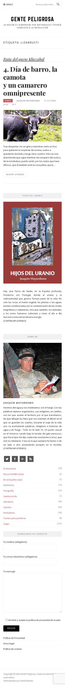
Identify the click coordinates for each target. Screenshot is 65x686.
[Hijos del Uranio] (32, 243)
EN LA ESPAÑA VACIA (13, 474)
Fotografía (8, 490)
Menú (9, 4)
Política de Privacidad (14, 637)
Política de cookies (12, 648)
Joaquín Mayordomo (28, 101)
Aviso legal (8, 643)
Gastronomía (10, 496)
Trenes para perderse (14, 518)
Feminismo (8, 485)
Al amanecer (9, 468)
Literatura (8, 501)
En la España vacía (12, 479)
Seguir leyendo (15, 174)
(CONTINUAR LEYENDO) (14, 320)
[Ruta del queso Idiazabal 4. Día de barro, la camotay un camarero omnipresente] (32, 125)
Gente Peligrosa (32, 19)
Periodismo (9, 512)
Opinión (7, 507)
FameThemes (26, 680)
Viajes (8, 101)
